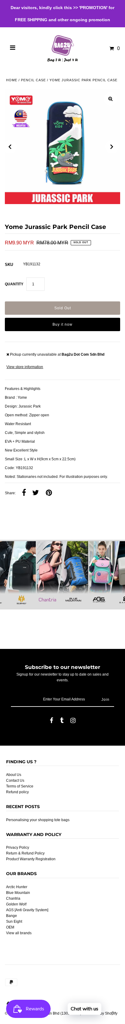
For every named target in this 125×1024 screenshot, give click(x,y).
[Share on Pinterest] (49, 493)
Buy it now (62, 324)
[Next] (112, 146)
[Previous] (10, 146)
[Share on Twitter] (35, 493)
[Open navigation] (12, 48)
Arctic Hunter (16, 887)
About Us (13, 775)
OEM (10, 927)
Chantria (13, 898)
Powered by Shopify (100, 1013)
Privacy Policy (17, 847)
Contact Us (15, 780)
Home (11, 80)
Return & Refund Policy (25, 853)
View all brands (19, 933)
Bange (11, 916)
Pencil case (33, 80)
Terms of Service (19, 786)
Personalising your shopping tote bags (37, 820)
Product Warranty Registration (31, 859)
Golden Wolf (16, 904)
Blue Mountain (18, 893)
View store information (24, 367)
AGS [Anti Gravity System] (27, 910)
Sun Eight (14, 921)
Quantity (14, 284)
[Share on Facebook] (24, 493)
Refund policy (17, 792)
